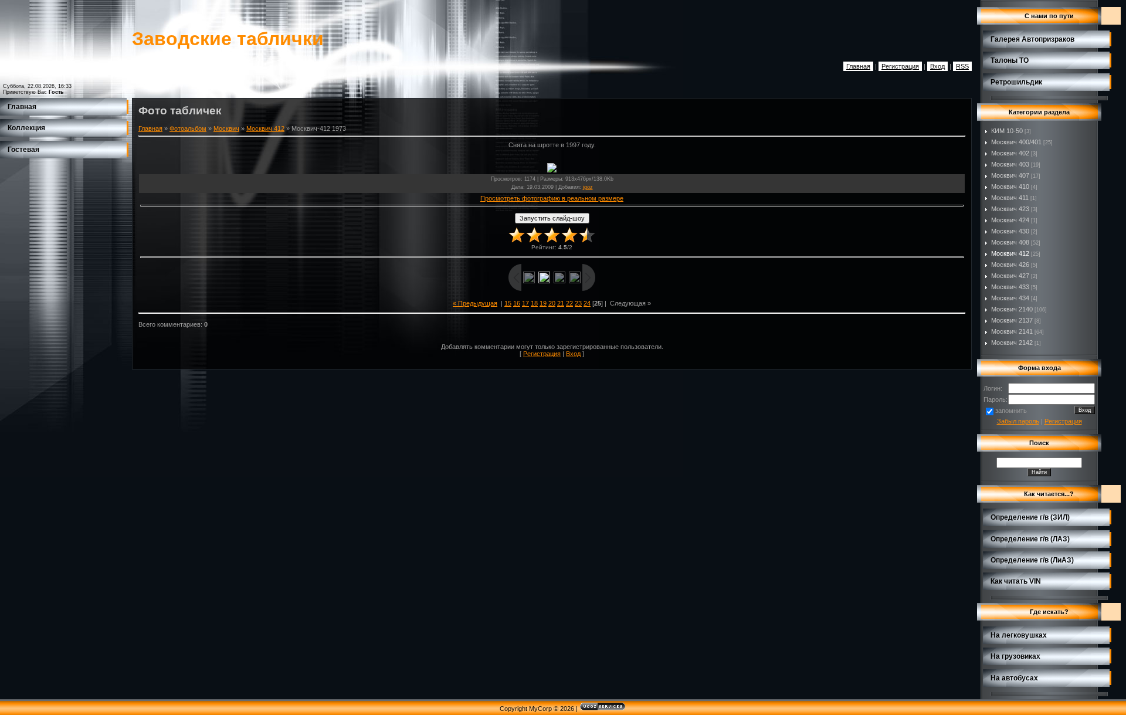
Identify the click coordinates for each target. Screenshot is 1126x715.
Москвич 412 (265, 128)
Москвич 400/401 (1016, 141)
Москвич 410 (1010, 186)
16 (516, 303)
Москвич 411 (1010, 197)
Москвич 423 (1010, 208)
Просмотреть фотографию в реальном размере (551, 198)
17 (525, 303)
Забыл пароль (1018, 421)
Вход (937, 66)
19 (543, 303)
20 (551, 303)
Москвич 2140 (1012, 309)
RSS (962, 66)
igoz (588, 187)
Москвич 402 (1010, 153)
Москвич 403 (1010, 164)
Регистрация (900, 66)
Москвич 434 (1010, 297)
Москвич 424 (1010, 219)
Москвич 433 (1010, 286)
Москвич (226, 128)
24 (587, 303)
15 (507, 303)
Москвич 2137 (1012, 320)
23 (578, 303)
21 (560, 303)
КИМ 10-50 (1007, 130)
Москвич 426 (1010, 264)
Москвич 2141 (1012, 331)
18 (534, 303)
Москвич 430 (1010, 231)
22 (569, 303)
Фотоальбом (187, 128)
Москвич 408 (1010, 242)
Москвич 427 (1010, 275)
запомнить (1011, 410)
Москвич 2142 (1012, 342)
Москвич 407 (1010, 175)
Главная (858, 66)
